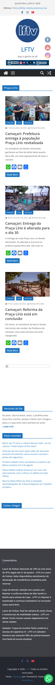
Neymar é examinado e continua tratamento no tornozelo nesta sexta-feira (26, 601)
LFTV (27, 49)
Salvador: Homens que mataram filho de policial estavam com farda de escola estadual (26, 635)
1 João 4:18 (7, 426)
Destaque (28, 123)
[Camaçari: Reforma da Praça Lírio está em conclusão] (27, 284)
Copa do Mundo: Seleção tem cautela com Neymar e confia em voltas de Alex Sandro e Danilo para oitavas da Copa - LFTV (24, 593)
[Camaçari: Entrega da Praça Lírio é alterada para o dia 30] (27, 198)
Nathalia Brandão (38, 128)
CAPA (19, 123)
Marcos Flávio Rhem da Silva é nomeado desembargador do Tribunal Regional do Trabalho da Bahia (27, 484)
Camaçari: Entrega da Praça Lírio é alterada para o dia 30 (27, 228)
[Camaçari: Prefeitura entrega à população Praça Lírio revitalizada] (27, 108)
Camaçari (9, 123)
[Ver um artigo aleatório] (49, 73)
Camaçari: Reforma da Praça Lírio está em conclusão (24, 314)
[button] (48, 678)
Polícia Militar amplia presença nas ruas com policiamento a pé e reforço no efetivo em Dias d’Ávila (25, 473)
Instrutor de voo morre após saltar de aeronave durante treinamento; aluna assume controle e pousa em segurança (25, 454)
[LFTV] (5, 73)
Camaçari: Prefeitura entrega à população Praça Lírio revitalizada (24, 138)
